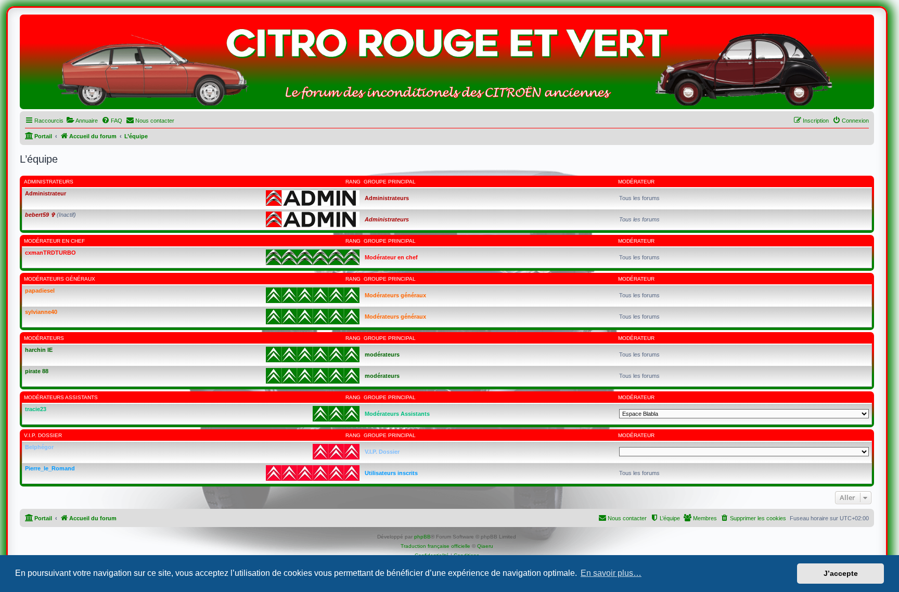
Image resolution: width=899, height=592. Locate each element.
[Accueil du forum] (446, 64)
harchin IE (39, 350)
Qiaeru (485, 546)
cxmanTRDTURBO (50, 252)
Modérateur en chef (54, 241)
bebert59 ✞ (40, 215)
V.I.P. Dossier (43, 435)
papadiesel (40, 290)
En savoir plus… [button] (611, 573)
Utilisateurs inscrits (391, 473)
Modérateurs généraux (59, 279)
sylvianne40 (41, 312)
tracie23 (35, 409)
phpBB (422, 537)
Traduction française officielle (435, 546)
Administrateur (45, 193)
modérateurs (44, 338)
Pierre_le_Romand (50, 468)
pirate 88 (36, 371)
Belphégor (39, 447)
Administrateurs (48, 182)
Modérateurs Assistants (61, 397)
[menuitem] (82, 120)
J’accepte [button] (841, 573)
